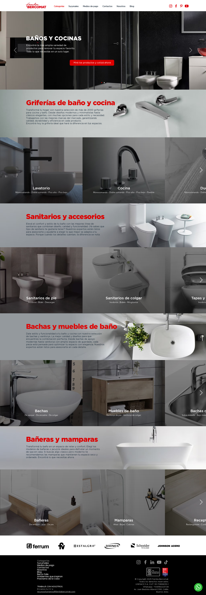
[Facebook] (176, 6)
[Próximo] (190, 50)
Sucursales (43, 563)
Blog (39, 572)
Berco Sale (42, 574)
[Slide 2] (104, 82)
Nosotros (42, 570)
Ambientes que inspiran (50, 576)
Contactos (43, 567)
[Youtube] (187, 6)
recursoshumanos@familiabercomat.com (56, 591)
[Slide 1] (101, 82)
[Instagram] (171, 6)
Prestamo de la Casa (48, 579)
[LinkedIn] (152, 562)
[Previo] (15, 50)
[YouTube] (159, 562)
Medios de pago (45, 565)
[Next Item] (201, 170)
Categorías (43, 561)
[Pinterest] (181, 6)
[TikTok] (166, 562)
